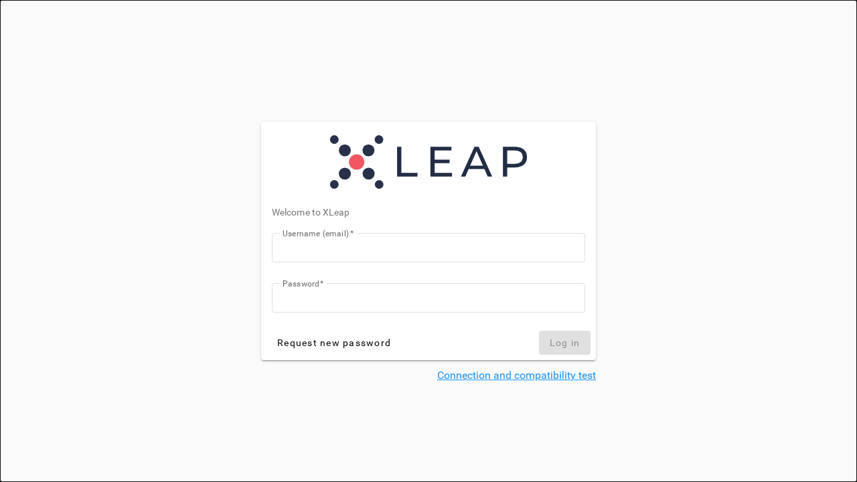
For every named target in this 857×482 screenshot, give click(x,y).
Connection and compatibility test (516, 375)
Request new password (334, 342)
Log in (565, 342)
